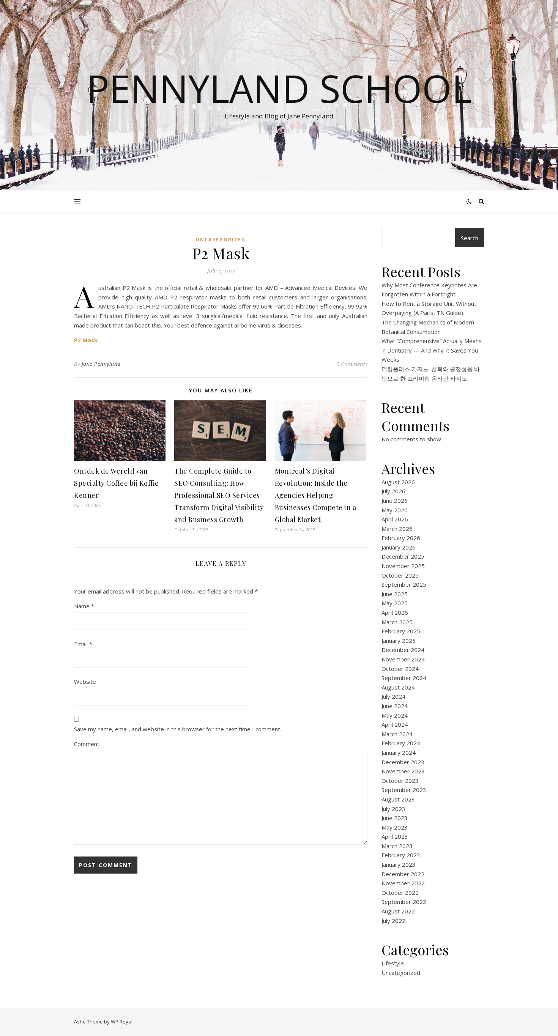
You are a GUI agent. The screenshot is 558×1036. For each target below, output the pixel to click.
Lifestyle (392, 963)
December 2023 (402, 762)
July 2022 (393, 920)
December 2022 (402, 874)
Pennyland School (279, 88)
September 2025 (403, 584)
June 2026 (394, 500)
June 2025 (394, 594)
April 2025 (394, 612)
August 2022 (398, 911)
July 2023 (393, 808)
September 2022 (403, 901)
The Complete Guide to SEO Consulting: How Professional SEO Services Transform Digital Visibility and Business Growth (218, 495)
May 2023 (394, 827)
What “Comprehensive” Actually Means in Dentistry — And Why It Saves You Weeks (431, 350)
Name (84, 606)
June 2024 (394, 706)
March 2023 (397, 846)
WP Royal (121, 1021)
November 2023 (403, 771)
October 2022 (400, 892)
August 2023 (398, 799)
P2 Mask (86, 340)
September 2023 (403, 790)
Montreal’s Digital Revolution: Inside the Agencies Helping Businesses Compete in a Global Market (315, 495)
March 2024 (397, 734)
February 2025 (400, 631)
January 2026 (398, 547)
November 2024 (403, 659)
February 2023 (400, 855)
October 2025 (400, 575)
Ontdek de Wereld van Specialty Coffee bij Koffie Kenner (116, 483)
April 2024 (394, 724)
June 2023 (394, 818)
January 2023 (398, 864)
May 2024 (394, 715)
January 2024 (398, 752)
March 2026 (397, 528)
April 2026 (394, 519)
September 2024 (403, 678)
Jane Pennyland (101, 363)
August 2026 (398, 482)
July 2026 (393, 491)
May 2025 (394, 603)
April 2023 (394, 836)
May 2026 (394, 510)
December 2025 (402, 556)
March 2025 (397, 622)
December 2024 (402, 649)
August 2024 (398, 687)
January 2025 (398, 640)
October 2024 (400, 668)
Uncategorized (221, 239)
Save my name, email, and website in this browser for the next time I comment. (177, 729)
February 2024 (400, 743)
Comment (86, 744)
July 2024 (393, 696)
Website (85, 681)
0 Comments (351, 364)
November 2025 (403, 566)
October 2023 (400, 780)
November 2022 (403, 883)
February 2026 (400, 538)
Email (83, 644)
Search (469, 238)
